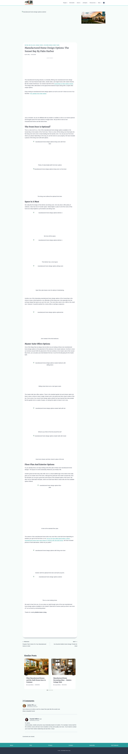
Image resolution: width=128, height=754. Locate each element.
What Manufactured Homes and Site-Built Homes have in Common (36, 680)
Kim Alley (28, 54)
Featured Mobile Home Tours (51, 45)
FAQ (30, 745)
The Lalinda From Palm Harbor (38, 93)
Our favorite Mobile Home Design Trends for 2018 (65, 644)
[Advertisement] (50, 68)
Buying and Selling (30, 45)
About (11, 745)
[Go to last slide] (26, 673)
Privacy (50, 745)
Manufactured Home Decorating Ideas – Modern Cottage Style (62, 680)
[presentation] (36, 667)
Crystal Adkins (31, 684)
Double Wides (39, 45)
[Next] (73, 673)
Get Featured (114, 745)
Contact (71, 745)
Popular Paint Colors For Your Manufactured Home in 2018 (34, 644)
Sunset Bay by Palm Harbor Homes (63, 83)
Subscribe (92, 745)
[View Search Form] (104, 3)
